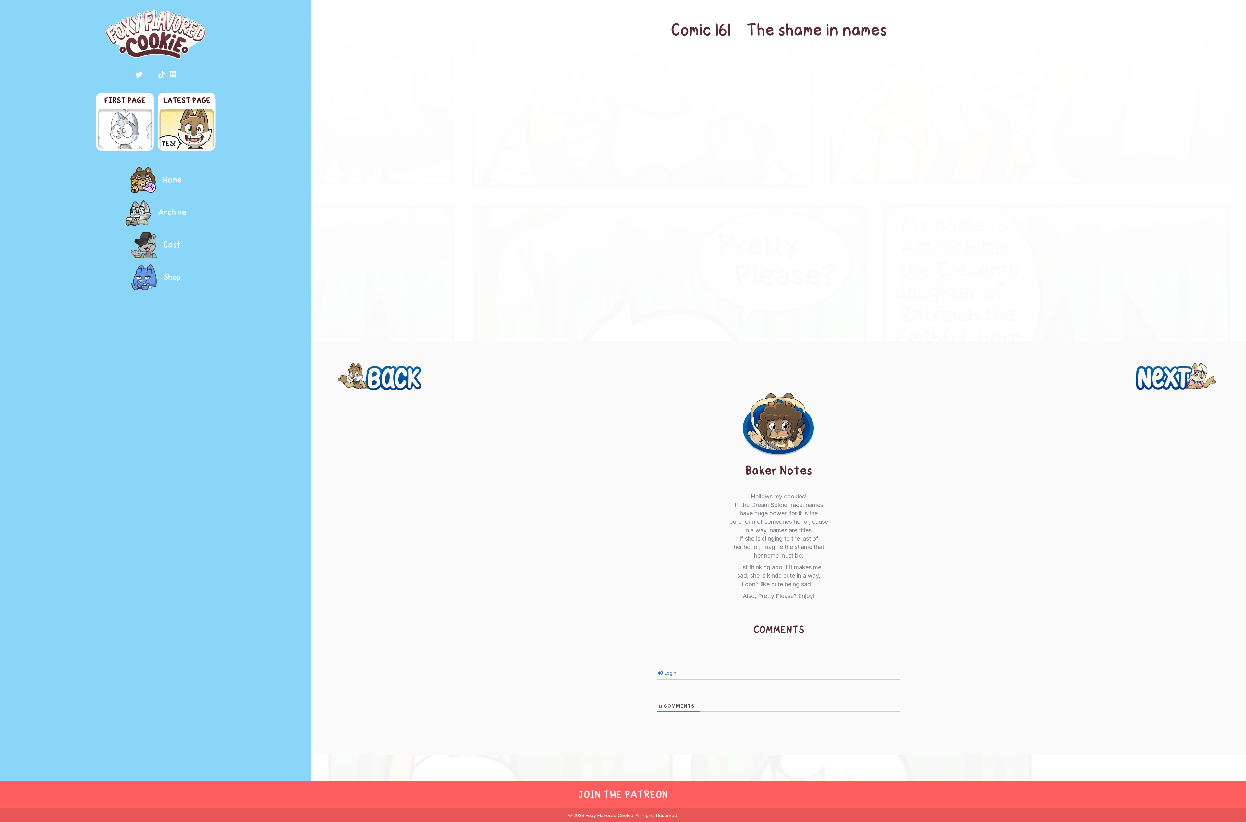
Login (669, 673)
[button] (139, 75)
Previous (355, 369)
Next (1214, 369)
